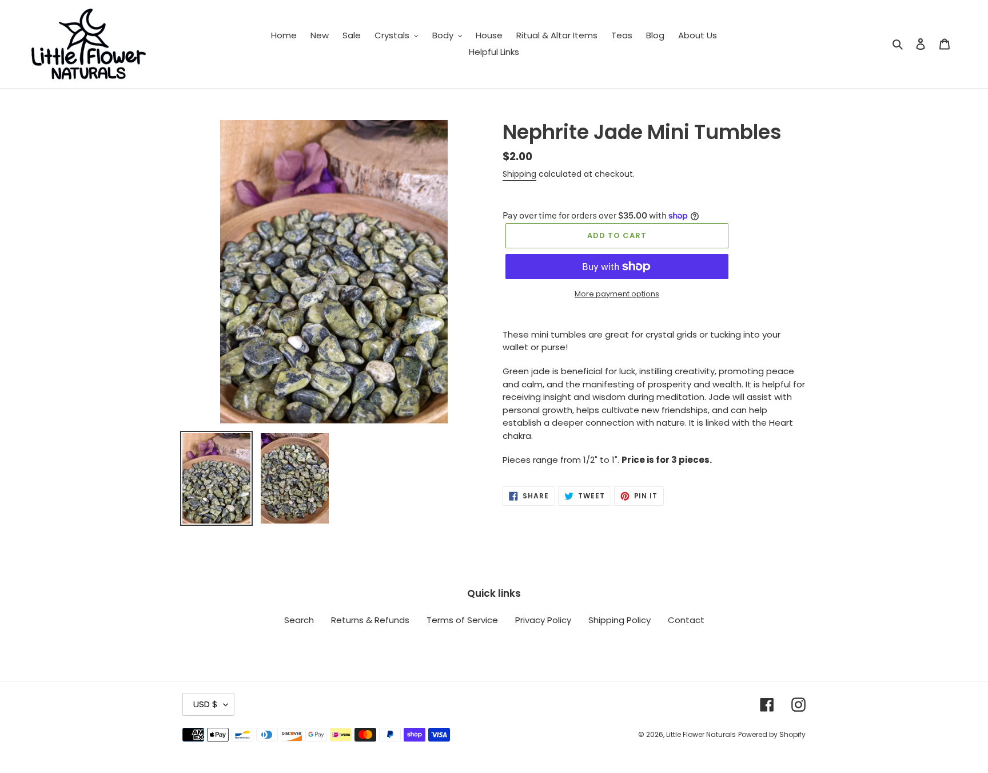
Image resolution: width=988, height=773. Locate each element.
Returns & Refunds (370, 620)
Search (299, 620)
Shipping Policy (619, 620)
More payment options (617, 293)
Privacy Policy (543, 620)
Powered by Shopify (772, 734)
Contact (686, 620)
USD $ (205, 704)
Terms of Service (462, 620)
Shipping (519, 174)
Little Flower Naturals (701, 734)
